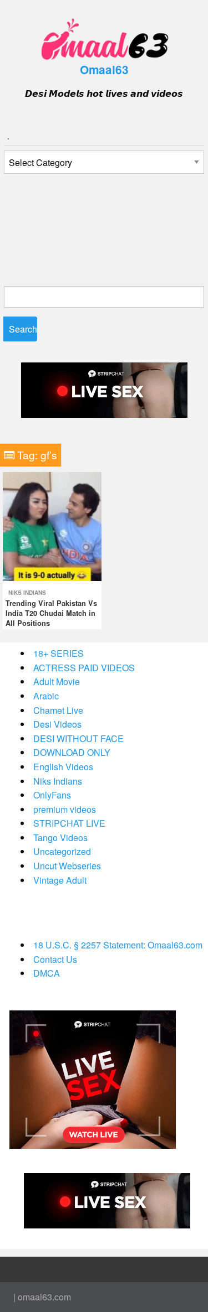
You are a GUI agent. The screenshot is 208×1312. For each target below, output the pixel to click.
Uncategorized (62, 851)
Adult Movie (56, 681)
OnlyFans (52, 795)
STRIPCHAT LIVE (69, 823)
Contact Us (55, 959)
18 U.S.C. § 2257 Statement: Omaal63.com (117, 944)
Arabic (46, 695)
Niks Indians (27, 593)
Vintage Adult (60, 880)
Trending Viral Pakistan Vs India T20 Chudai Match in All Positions (51, 613)
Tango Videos (60, 837)
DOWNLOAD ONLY (71, 752)
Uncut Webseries (67, 865)
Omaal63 (104, 69)
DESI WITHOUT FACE (78, 738)
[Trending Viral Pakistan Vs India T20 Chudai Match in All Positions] (52, 525)
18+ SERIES (58, 653)
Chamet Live (58, 710)
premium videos (64, 809)
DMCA (46, 973)
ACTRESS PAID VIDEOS (84, 667)
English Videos (63, 766)
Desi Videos (57, 724)
